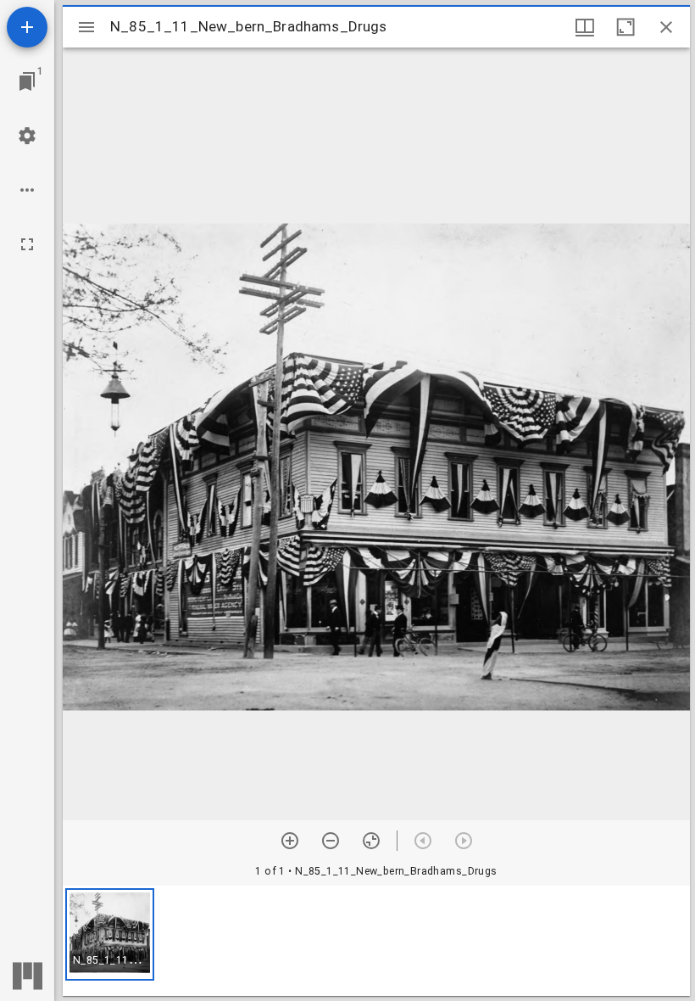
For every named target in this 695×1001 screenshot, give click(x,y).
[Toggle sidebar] (86, 27)
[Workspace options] (27, 190)
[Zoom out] (330, 840)
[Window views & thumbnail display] (584, 27)
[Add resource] (27, 27)
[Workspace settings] (27, 135)
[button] (110, 934)
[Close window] (666, 27)
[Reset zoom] (371, 840)
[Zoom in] (290, 840)
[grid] (376, 941)
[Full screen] (27, 244)
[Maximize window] (625, 27)
